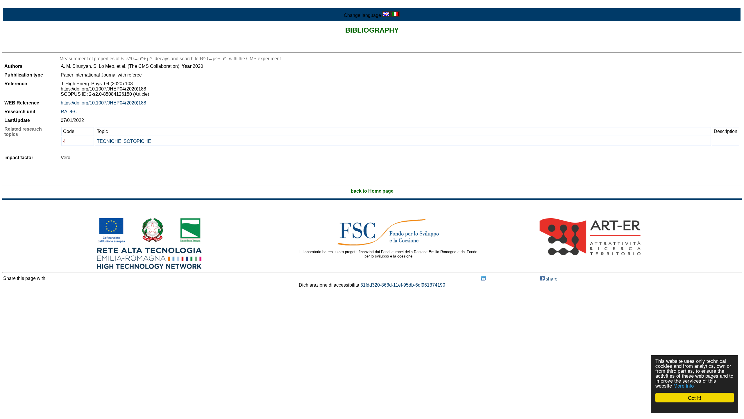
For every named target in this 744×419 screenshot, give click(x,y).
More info (683, 385)
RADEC (69, 111)
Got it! (694, 397)
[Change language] (391, 15)
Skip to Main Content (23, 4)
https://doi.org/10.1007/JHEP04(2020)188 (103, 102)
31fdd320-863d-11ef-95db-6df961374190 (402, 285)
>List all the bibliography (27, 47)
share (551, 278)
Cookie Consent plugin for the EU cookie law (694, 407)
